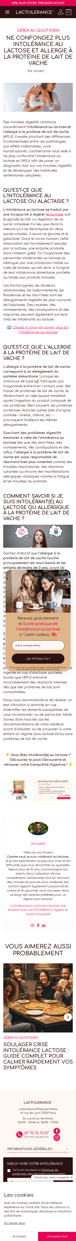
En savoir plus (14, 1223)
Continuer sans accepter (51, 1177)
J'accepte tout (57, 1236)
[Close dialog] (65, 575)
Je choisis (19, 1236)
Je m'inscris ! (38, 659)
